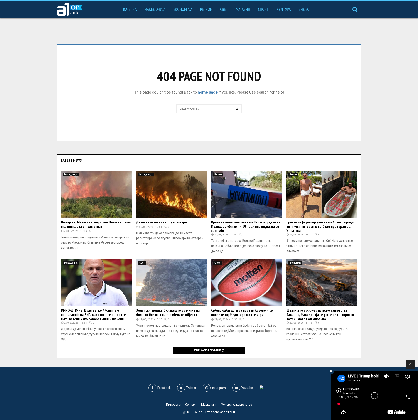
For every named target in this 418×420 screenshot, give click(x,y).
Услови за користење (236, 404)
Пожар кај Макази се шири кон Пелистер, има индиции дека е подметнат (96, 224)
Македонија (154, 9)
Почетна (129, 9)
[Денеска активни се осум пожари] (171, 194)
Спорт (263, 9)
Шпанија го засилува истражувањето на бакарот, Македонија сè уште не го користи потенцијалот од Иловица (320, 314)
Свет (224, 9)
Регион (206, 9)
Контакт (191, 404)
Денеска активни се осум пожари (161, 222)
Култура (283, 9)
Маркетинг (209, 404)
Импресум (173, 404)
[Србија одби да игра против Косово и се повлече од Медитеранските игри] (246, 282)
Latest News (71, 160)
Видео (304, 9)
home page (208, 92)
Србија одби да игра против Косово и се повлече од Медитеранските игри (242, 312)
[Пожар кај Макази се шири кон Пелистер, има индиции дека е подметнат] (96, 194)
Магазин (243, 9)
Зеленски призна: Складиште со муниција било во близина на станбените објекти (168, 312)
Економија (182, 9)
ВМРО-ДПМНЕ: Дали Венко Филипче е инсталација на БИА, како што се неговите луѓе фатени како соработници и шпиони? (93, 314)
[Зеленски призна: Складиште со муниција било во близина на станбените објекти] (171, 282)
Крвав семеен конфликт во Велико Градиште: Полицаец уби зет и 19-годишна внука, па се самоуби (246, 226)
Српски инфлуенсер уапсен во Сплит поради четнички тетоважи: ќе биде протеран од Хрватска (320, 226)
